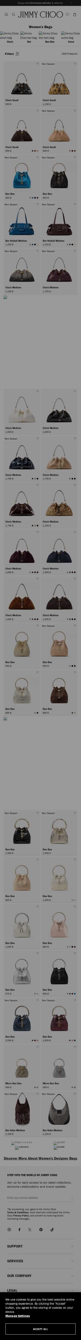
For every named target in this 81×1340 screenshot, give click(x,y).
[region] (40, 1316)
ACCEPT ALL (40, 1329)
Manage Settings (17, 1316)
